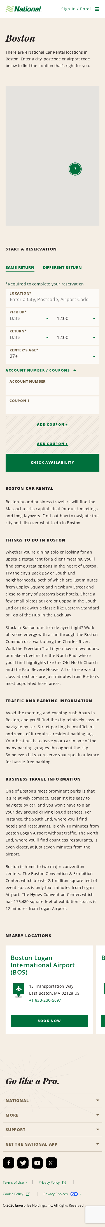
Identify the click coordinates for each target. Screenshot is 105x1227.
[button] (76, 8)
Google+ (51, 1163)
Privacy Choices (56, 1193)
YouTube (37, 1163)
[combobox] (52, 298)
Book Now (49, 1020)
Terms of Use (14, 1182)
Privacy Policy (49, 1182)
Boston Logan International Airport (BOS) (43, 965)
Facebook (9, 1163)
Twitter (23, 1163)
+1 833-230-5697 (45, 1000)
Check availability (52, 462)
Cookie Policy (13, 1193)
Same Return (20, 267)
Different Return (62, 267)
